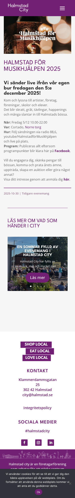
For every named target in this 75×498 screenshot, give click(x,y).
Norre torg (33, 127)
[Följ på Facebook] (24, 442)
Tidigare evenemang (35, 193)
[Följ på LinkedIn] (51, 442)
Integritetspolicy (37, 407)
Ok (38, 492)
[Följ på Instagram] (38, 442)
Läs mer (37, 277)
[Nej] (70, 483)
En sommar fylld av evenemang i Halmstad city (37, 251)
